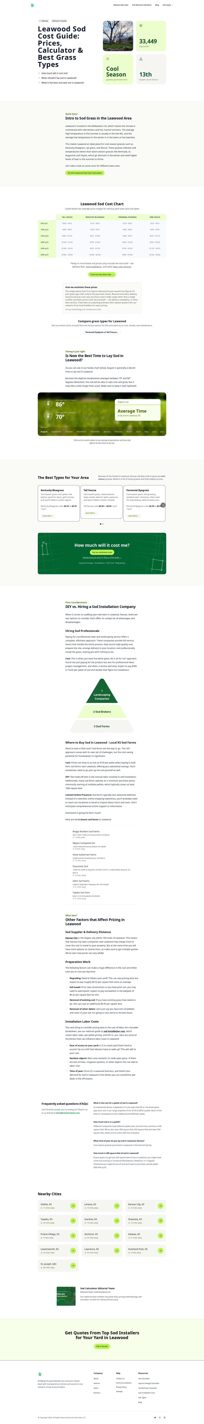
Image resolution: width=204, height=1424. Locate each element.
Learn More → (48, 516)
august (44, 431)
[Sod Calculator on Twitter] (155, 1417)
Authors (97, 1383)
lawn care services (122, 266)
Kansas (45, 21)
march (129, 431)
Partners (97, 1393)
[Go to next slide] (163, 505)
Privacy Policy (121, 1387)
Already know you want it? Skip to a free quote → (102, 557)
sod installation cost (114, 1031)
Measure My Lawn (121, 5)
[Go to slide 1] (100, 524)
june (154, 431)
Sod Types (167, 5)
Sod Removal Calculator (141, 5)
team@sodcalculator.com (68, 1113)
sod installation (94, 266)
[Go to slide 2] (102, 524)
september (56, 431)
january (107, 431)
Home (96, 1388)
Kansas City (71, 937)
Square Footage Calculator (148, 1383)
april (138, 431)
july (161, 431)
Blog (157, 5)
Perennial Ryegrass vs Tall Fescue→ (102, 332)
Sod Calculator (144, 1378)
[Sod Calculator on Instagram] (164, 1417)
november (81, 431)
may (146, 431)
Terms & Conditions (124, 1383)
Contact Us (120, 1378)
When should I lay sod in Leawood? (59, 77)
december (95, 431)
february (119, 431)
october (69, 431)
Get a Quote (102, 1346)
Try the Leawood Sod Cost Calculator (85, 173)
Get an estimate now (102, 552)
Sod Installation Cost (146, 1393)
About (96, 1378)
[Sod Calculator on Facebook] (160, 1417)
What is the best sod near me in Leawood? (62, 82)
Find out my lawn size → (102, 274)
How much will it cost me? (54, 73)
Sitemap (119, 1391)
